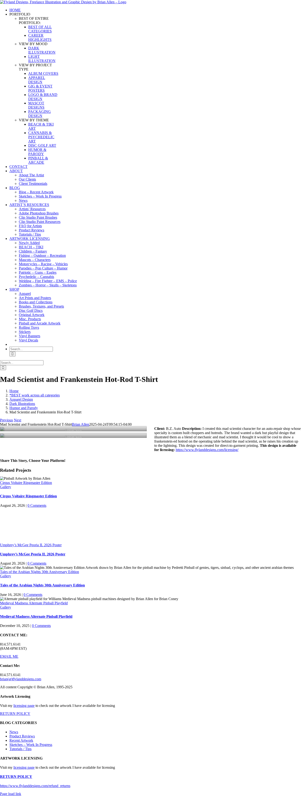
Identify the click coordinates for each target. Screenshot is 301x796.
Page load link (10, 794)
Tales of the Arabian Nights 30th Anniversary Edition (39, 572)
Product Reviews (22, 736)
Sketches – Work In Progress (30, 745)
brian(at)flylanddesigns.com (20, 679)
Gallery (5, 487)
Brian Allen (80, 424)
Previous (6, 420)
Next (17, 420)
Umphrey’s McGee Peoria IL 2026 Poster (31, 545)
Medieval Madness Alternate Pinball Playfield (34, 603)
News (13, 732)
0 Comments (37, 505)
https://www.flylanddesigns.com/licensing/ (207, 450)
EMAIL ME (9, 656)
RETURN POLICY (15, 714)
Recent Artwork (21, 740)
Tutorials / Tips (20, 749)
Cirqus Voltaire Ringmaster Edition (26, 483)
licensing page (24, 706)
